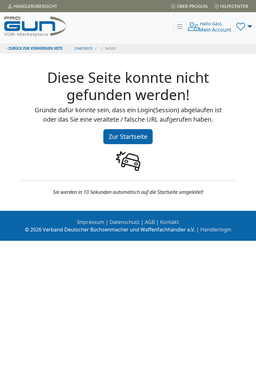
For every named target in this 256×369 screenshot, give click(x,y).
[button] (244, 27)
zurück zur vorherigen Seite (34, 48)
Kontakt (169, 222)
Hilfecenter (233, 6)
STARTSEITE (83, 48)
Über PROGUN (191, 6)
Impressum (90, 222)
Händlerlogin (215, 229)
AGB (150, 222)
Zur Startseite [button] (128, 136)
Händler (34, 6)
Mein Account (215, 27)
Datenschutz (125, 222)
